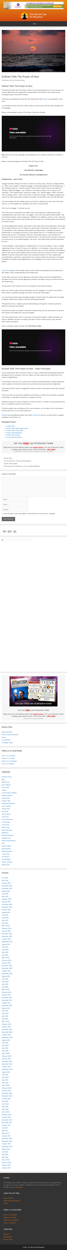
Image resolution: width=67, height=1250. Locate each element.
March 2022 (5, 989)
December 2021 (7, 997)
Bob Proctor (6, 782)
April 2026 (5, 880)
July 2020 (5, 1043)
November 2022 (7, 968)
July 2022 (5, 979)
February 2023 (6, 960)
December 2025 (7, 886)
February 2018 (6, 1114)
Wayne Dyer (6, 865)
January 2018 (6, 1117)
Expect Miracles (7, 732)
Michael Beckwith (7, 835)
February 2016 (6, 1162)
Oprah (45, 99)
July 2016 (5, 1152)
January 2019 (6, 1090)
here (19, 417)
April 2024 (5, 923)
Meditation (5, 833)
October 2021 (6, 1003)
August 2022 (6, 976)
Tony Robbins (6, 859)
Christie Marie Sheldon (9, 793)
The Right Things (7, 743)
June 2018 (5, 1104)
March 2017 (5, 1133)
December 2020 (7, 1029)
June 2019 (5, 1077)
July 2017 (5, 1128)
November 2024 (7, 907)
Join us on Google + (8, 764)
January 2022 (6, 995)
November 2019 (7, 1064)
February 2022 (6, 992)
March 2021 (5, 1021)
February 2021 (6, 1024)
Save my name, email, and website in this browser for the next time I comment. (29, 513)
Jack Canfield (6, 806)
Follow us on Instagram (9, 761)
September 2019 (7, 1069)
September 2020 (7, 1037)
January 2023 (6, 963)
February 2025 (6, 899)
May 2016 (5, 1154)
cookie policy (18, 1187)
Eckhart (4, 270)
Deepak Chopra (7, 795)
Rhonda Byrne (6, 849)
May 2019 (5, 1080)
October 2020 (6, 1035)
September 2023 (7, 941)
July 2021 (5, 1011)
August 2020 (6, 1040)
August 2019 (6, 1072)
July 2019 (5, 1075)
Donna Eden (6, 798)
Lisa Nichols (6, 822)
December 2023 (7, 934)
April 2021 (5, 1019)
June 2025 (5, 894)
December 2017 (7, 1120)
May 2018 (5, 1106)
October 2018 (6, 1099)
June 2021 (5, 1013)
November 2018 (7, 1096)
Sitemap (6, 1234)
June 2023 (5, 950)
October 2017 (6, 1125)
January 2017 (6, 1136)
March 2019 (5, 1085)
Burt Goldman (6, 785)
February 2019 (6, 1088)
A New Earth (36, 415)
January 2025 (6, 902)
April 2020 (5, 1051)
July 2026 (5, 878)
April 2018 (5, 1109)
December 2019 (7, 1061)
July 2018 (5, 1101)
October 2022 (6, 971)
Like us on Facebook (8, 756)
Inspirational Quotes (8, 803)
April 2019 (5, 1083)
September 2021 (7, 1005)
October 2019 (6, 1067)
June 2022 (5, 981)
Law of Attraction (7, 819)
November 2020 (7, 1032)
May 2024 (5, 920)
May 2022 (5, 984)
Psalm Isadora (6, 846)
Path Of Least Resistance (10, 734)
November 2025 (7, 888)
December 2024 (7, 904)
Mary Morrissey (7, 830)
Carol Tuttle (5, 787)
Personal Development (23, 461)
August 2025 (6, 891)
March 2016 (5, 1160)
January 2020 (6, 1059)
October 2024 (6, 910)
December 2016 (7, 1138)
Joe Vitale (5, 811)
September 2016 (7, 1146)
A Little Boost (6, 740)
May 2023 (5, 952)
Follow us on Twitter (8, 758)
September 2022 (7, 973)
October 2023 (6, 939)
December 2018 (7, 1093)
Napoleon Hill (6, 838)
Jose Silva (5, 817)
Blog (3, 779)
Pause (4, 737)
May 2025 (5, 896)
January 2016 (6, 1165)
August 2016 (6, 1149)
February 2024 (6, 928)
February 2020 (6, 1056)
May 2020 (5, 1048)
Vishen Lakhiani (7, 862)
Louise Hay (5, 825)
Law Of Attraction (9, 461)
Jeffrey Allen (6, 809)
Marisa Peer (6, 827)
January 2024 (6, 931)
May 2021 (5, 1016)
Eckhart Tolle (8, 458)
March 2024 (5, 926)
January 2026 (6, 883)
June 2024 (5, 918)
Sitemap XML (7, 1237)
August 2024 (6, 912)
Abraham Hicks (7, 777)
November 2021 (7, 1000)
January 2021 (6, 1027)
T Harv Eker (6, 854)
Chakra (4, 790)
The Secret (5, 857)
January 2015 (6, 1168)
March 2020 (5, 1053)
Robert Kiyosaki (7, 851)
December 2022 (7, 965)
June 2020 (5, 1045)
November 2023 (7, 936)
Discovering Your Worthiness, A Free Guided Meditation (22, 466)
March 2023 (5, 957)
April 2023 (5, 955)
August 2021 (6, 1008)
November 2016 (7, 1141)
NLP (3, 843)
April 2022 (5, 987)
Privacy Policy (8, 1239)
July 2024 (5, 915)
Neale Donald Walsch (9, 841)
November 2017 (7, 1122)
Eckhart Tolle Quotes (10, 463)
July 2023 (5, 947)
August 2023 (6, 944)
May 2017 (5, 1130)
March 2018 (5, 1112)
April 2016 (5, 1157)
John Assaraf (6, 814)
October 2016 (6, 1144)
